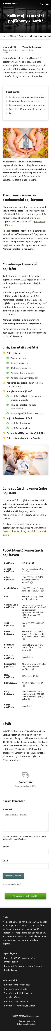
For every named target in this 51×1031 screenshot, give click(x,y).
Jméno (6, 846)
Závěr (12, 113)
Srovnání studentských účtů (18, 993)
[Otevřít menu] (47, 3)
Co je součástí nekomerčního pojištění (27, 105)
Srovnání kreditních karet (16, 1001)
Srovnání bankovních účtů (17, 984)
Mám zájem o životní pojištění (25, 896)
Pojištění (22, 36)
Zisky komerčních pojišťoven (25, 329)
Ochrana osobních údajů (12, 884)
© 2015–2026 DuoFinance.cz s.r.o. (25, 1016)
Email (5, 860)
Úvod (5, 36)
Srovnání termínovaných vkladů (19, 1005)
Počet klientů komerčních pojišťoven (27, 109)
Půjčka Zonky (10, 970)
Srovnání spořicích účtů (15, 988)
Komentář (7, 809)
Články (13, 36)
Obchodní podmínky (27, 1021)
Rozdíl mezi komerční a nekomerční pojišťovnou (27, 96)
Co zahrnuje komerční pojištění (24, 101)
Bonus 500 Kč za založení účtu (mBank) (23, 966)
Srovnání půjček (12, 997)
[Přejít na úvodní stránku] (9, 4)
